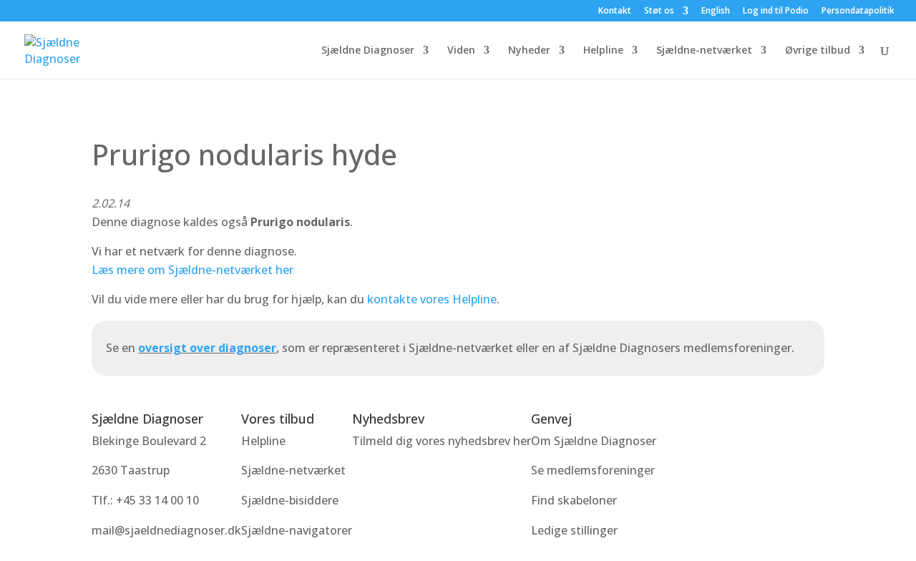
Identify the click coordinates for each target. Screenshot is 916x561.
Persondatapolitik (858, 11)
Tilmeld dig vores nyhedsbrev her (441, 441)
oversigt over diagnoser (207, 348)
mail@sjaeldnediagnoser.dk (166, 530)
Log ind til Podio (776, 11)
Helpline (603, 51)
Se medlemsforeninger (593, 470)
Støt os (659, 11)
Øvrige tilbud (817, 51)
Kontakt (614, 11)
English (715, 11)
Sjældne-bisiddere (289, 500)
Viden (461, 51)
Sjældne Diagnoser (367, 51)
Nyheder (529, 51)
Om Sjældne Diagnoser (595, 441)
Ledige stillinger (574, 530)
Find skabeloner (574, 500)
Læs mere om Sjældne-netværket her (192, 270)
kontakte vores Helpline (432, 299)
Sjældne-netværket (704, 51)
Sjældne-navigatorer (296, 530)
